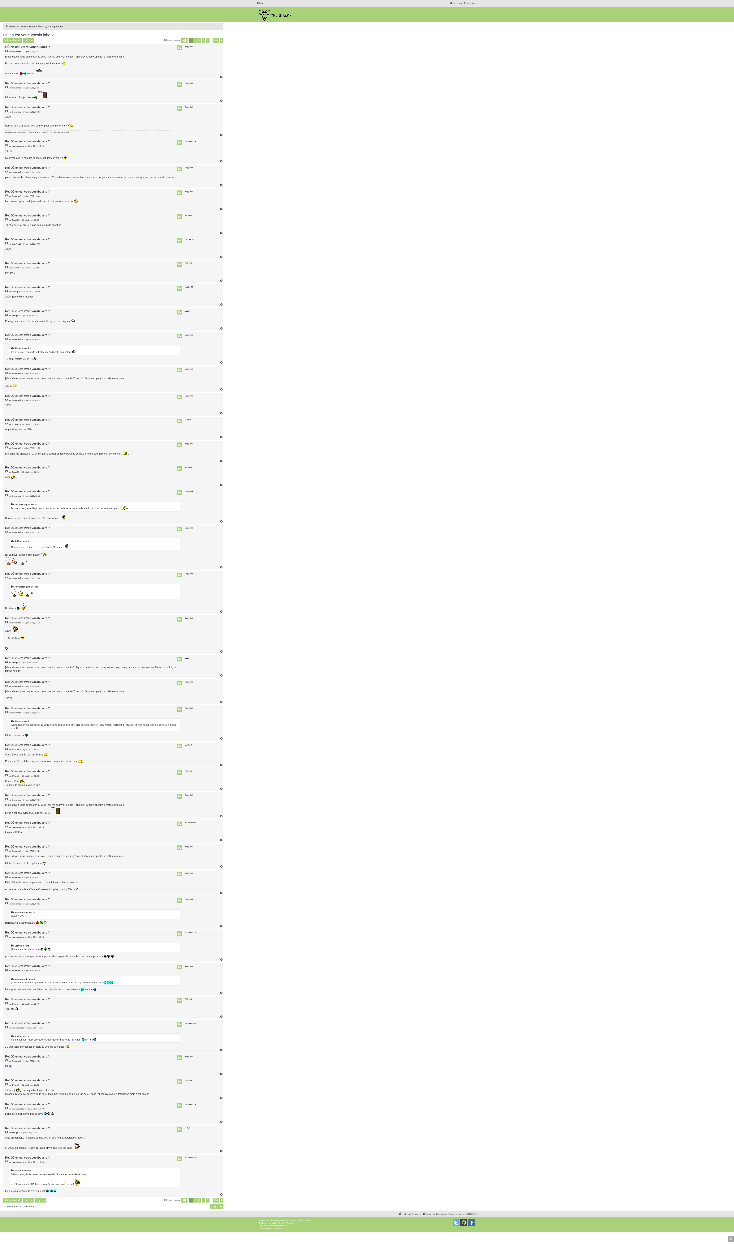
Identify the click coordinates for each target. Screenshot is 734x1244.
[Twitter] (456, 1222)
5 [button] (207, 40)
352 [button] (216, 40)
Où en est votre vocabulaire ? (28, 35)
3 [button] (199, 40)
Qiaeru (290, 1223)
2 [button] (195, 40)
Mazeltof (279, 1226)
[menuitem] (261, 3)
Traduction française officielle (271, 1223)
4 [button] (203, 40)
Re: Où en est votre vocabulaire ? (27, 83)
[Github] (463, 1222)
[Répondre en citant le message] (179, 47)
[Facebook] (471, 1222)
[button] (184, 40)
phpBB (275, 1220)
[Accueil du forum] (275, 14)
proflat (266, 1226)
